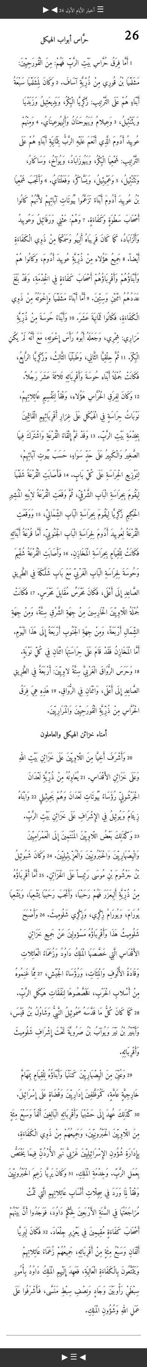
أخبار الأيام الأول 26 (76, 10)
